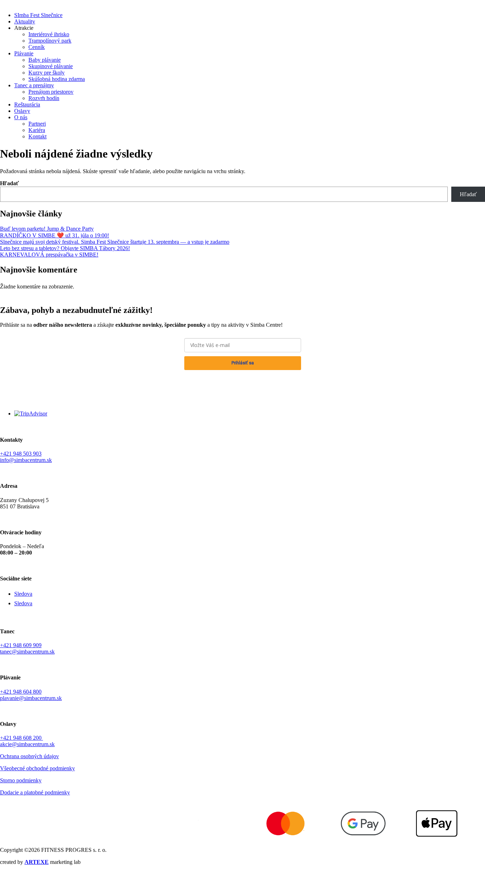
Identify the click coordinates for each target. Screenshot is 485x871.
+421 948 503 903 (21, 454)
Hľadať (9, 183)
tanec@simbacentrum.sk (27, 652)
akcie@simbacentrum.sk (27, 744)
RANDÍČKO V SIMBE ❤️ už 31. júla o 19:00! (54, 235)
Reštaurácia (27, 104)
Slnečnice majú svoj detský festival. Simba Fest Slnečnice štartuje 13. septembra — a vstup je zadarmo (114, 242)
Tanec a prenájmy (34, 85)
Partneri (37, 124)
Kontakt (37, 136)
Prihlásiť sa (242, 362)
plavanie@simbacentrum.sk (31, 698)
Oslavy (22, 111)
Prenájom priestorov (50, 92)
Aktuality (24, 21)
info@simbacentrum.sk (26, 460)
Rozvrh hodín (43, 98)
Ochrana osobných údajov (242, 378)
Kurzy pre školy (46, 73)
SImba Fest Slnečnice (38, 15)
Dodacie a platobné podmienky (35, 792)
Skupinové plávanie (50, 66)
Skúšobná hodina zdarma (56, 79)
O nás (20, 117)
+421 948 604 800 (21, 692)
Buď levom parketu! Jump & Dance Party (47, 229)
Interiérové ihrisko (48, 34)
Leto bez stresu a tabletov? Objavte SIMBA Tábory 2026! (65, 248)
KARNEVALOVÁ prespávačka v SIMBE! (49, 255)
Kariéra (36, 130)
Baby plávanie (44, 60)
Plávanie (23, 53)
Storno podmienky (21, 780)
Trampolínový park (49, 41)
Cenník (36, 47)
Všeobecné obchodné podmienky (37, 768)
